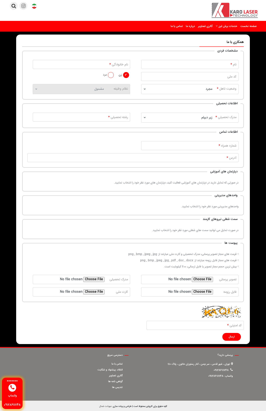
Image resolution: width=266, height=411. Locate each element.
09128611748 (221, 370)
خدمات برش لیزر (227, 26)
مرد (105, 75)
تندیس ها (117, 387)
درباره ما (190, 26)
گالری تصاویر (205, 26)
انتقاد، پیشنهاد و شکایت (110, 370)
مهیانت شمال (105, 406)
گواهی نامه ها (115, 381)
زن (120, 75)
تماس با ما (177, 26)
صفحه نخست (248, 26)
